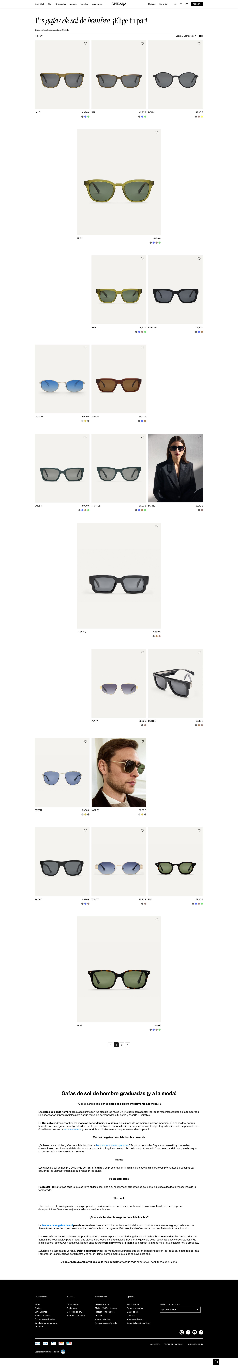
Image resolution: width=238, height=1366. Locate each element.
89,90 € (85, 506)
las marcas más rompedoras (112, 1145)
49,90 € (85, 112)
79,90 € (142, 899)
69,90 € (157, 632)
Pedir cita (197, 4)
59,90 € (157, 238)
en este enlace (72, 1129)
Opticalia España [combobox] (168, 1309)
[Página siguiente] (127, 1044)
